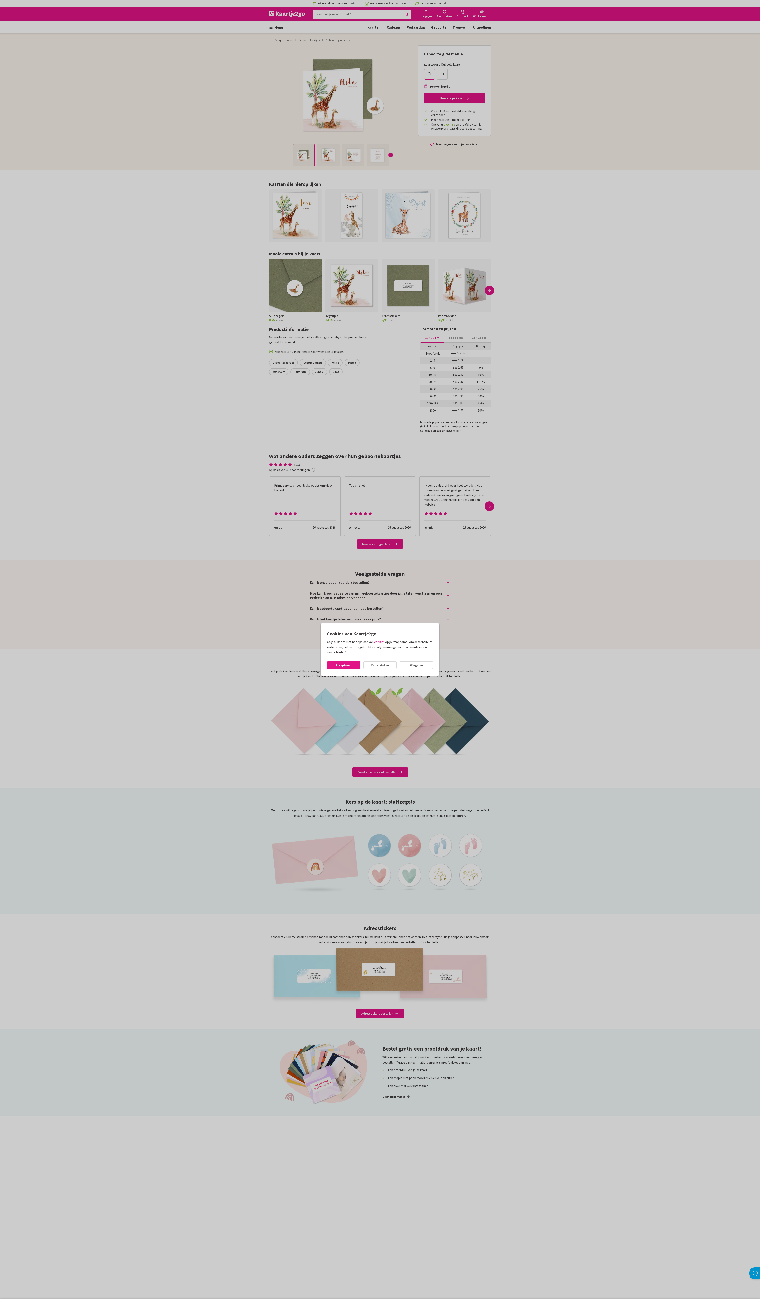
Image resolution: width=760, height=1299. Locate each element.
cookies (379, 642)
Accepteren (344, 665)
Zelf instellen (380, 665)
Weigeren (416, 665)
